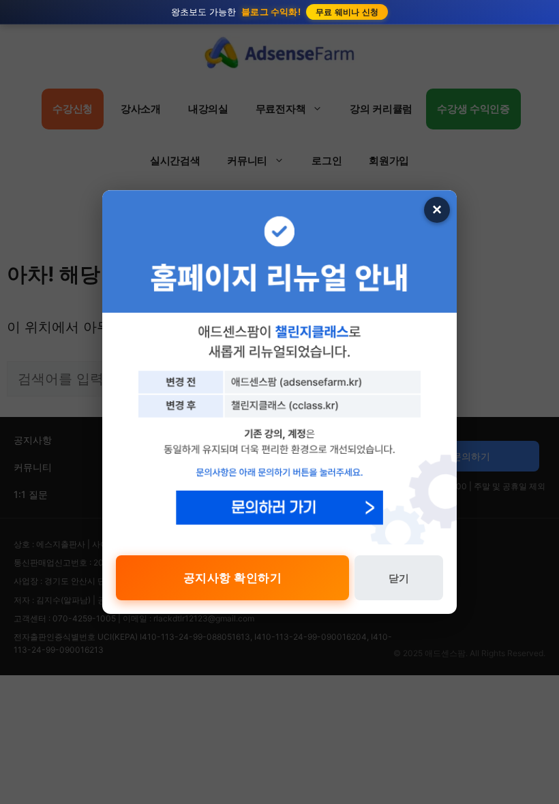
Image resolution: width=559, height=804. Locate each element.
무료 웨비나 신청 (347, 12)
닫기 (399, 578)
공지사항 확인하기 (232, 578)
